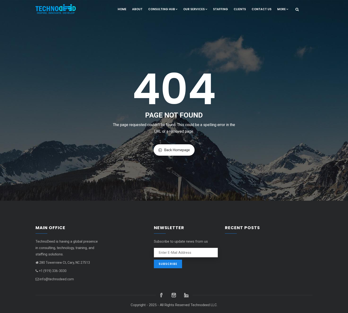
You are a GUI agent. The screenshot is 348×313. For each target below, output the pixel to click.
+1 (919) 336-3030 (53, 271)
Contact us (262, 9)
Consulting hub (161, 9)
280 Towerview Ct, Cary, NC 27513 (64, 262)
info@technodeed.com (57, 279)
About (137, 9)
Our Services (194, 9)
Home (122, 9)
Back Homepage (177, 150)
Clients (240, 9)
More (281, 9)
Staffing (220, 9)
